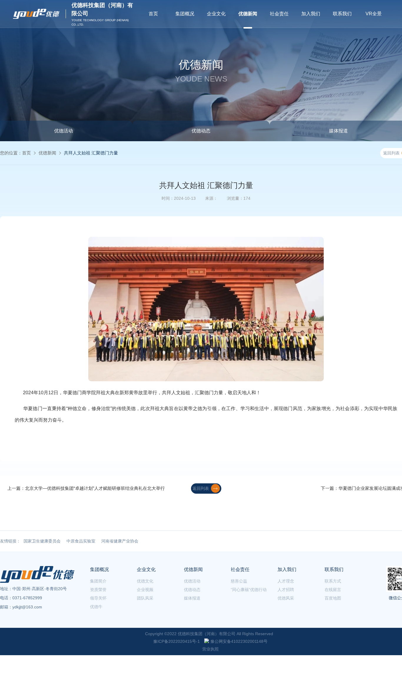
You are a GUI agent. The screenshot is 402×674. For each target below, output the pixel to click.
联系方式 (333, 581)
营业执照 (210, 649)
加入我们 (310, 13)
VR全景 (374, 13)
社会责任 (279, 13)
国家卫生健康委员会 (42, 541)
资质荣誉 (98, 589)
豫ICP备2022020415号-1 (176, 641)
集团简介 (98, 581)
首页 (153, 13)
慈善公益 (239, 581)
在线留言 (333, 589)
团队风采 (145, 598)
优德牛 (96, 606)
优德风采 (286, 598)
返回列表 (200, 488)
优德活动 (192, 581)
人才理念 (286, 581)
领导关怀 (98, 598)
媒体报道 (192, 598)
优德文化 (145, 581)
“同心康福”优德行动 (249, 589)
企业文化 (216, 13)
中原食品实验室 (81, 541)
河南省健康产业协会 (119, 541)
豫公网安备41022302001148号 (239, 641)
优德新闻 (247, 13)
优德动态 (201, 130)
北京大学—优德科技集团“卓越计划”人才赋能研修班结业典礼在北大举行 (95, 488)
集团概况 (184, 13)
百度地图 (333, 598)
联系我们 (342, 13)
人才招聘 (286, 589)
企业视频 (145, 589)
